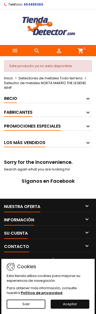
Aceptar (70, 304)
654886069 (33, 4)
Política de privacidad (41, 292)
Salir (26, 304)
